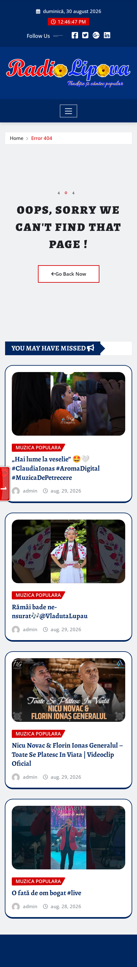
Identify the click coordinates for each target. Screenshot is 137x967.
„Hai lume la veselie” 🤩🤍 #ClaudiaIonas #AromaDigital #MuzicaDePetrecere (56, 468)
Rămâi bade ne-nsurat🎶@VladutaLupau (50, 611)
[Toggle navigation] (68, 111)
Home (17, 138)
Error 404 (41, 138)
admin (30, 490)
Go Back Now (70, 274)
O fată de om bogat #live (46, 893)
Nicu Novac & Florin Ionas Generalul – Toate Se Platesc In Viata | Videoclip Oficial (67, 754)
